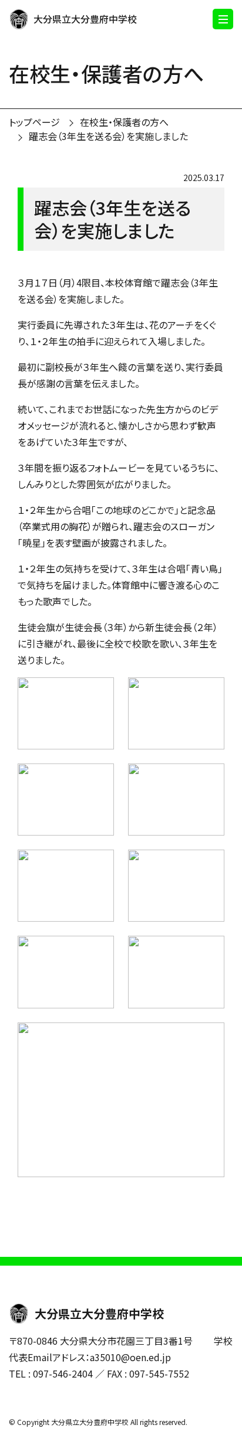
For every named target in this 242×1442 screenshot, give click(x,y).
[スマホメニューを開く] (223, 19)
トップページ (34, 122)
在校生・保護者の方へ (124, 122)
